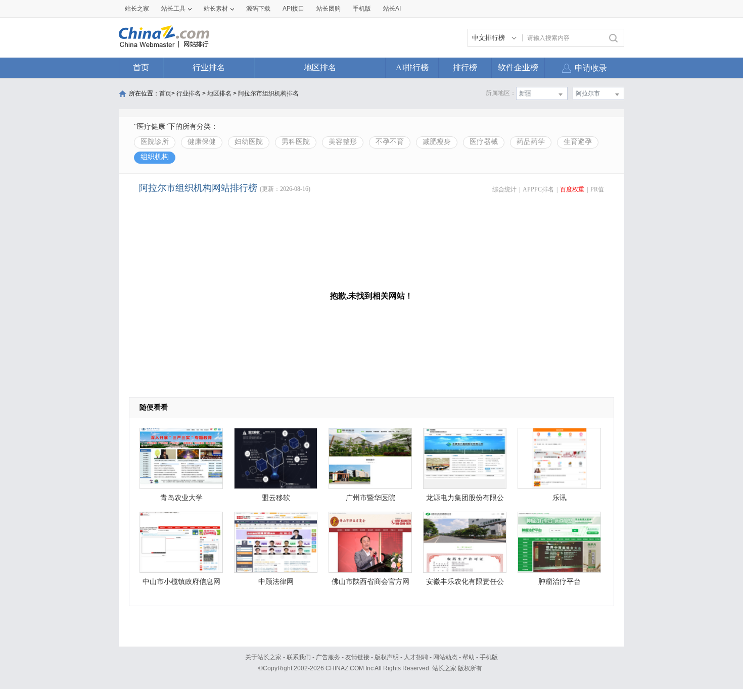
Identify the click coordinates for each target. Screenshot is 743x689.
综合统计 (504, 189)
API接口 (293, 8)
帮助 (468, 657)
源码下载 (258, 8)
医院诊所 (155, 141)
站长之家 (137, 8)
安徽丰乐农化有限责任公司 (465, 584)
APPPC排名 (538, 189)
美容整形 (343, 141)
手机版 (489, 657)
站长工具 (173, 8)
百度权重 (572, 189)
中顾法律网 (276, 581)
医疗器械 (484, 141)
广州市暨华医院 (370, 498)
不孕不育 (390, 141)
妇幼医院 (249, 141)
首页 (141, 67)
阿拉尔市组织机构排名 (268, 93)
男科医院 (296, 141)
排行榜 (465, 67)
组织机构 (155, 157)
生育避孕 (578, 141)
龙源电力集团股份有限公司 (465, 500)
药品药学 (531, 141)
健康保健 (202, 141)
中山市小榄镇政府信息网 (181, 581)
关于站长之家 (263, 657)
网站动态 (445, 657)
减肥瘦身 (437, 141)
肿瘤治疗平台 (559, 581)
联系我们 (299, 657)
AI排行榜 (412, 67)
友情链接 (357, 657)
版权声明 (387, 657)
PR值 (597, 189)
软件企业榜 (518, 67)
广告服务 (328, 657)
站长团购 (328, 8)
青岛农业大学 (181, 498)
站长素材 (216, 8)
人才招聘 (416, 657)
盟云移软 (276, 498)
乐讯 (559, 498)
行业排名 (209, 67)
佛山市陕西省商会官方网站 (370, 584)
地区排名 (320, 67)
